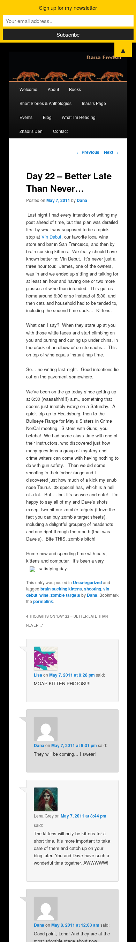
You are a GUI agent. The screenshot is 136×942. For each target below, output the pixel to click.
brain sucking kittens (61, 589)
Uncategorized (87, 582)
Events (26, 117)
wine (43, 595)
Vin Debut (51, 236)
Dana (82, 200)
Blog (47, 117)
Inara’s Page (94, 103)
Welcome (28, 89)
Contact (60, 131)
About (53, 89)
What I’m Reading (79, 117)
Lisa (38, 675)
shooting (92, 589)
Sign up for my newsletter (68, 7)
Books (75, 89)
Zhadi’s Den (31, 131)
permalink (43, 601)
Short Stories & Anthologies (45, 103)
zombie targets (65, 595)
